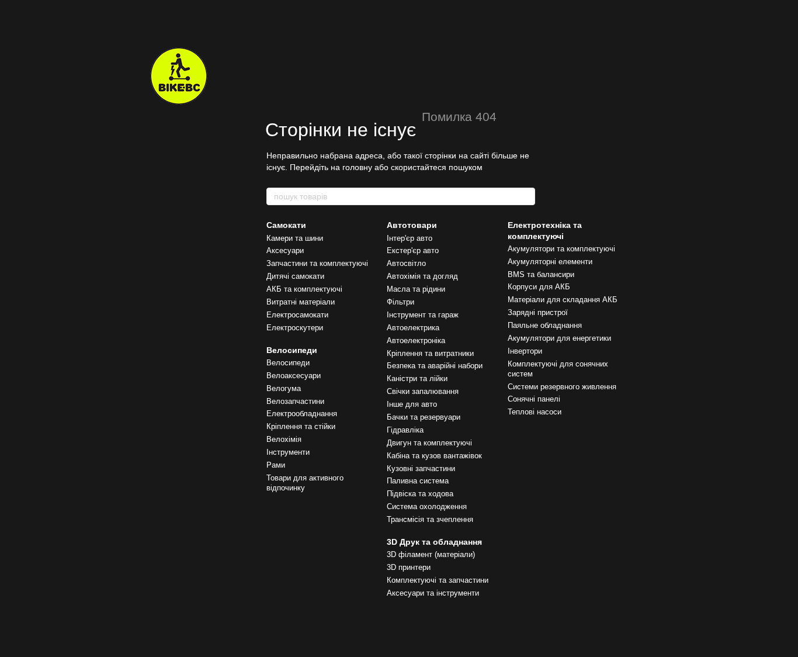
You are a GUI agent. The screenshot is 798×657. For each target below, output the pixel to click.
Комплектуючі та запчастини (437, 580)
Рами (275, 465)
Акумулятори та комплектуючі (561, 248)
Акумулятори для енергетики (559, 338)
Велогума (283, 388)
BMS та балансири (541, 274)
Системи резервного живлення (562, 386)
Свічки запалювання (423, 391)
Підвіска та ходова (420, 493)
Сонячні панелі (534, 399)
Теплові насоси (534, 411)
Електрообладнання (301, 413)
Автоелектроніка (416, 340)
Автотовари (412, 225)
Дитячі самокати (295, 276)
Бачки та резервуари (423, 417)
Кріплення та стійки (300, 426)
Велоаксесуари (293, 375)
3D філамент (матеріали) (431, 554)
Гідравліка (405, 430)
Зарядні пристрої (538, 312)
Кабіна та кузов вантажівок (434, 455)
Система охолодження (427, 506)
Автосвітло (406, 263)
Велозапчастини (295, 401)
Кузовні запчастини (421, 468)
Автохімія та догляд (422, 276)
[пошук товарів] (525, 196)
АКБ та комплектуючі (304, 289)
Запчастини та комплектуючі (317, 263)
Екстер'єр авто (413, 250)
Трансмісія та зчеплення (430, 519)
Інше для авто (412, 404)
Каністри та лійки (417, 378)
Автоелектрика (413, 327)
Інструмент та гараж (423, 314)
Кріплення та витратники (430, 353)
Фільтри (400, 302)
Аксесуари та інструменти (433, 593)
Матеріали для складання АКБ (562, 299)
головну (357, 167)
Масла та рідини (416, 289)
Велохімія (283, 439)
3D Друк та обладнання (434, 542)
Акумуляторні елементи (550, 261)
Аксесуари (285, 250)
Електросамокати (297, 314)
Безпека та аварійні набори (435, 365)
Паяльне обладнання (545, 325)
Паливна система (418, 480)
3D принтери (409, 567)
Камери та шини (294, 238)
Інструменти (288, 452)
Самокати (286, 225)
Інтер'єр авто (409, 238)
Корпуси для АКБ (539, 286)
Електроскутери (294, 327)
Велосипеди (291, 350)
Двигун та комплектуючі (429, 442)
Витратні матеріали (300, 302)
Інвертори (525, 351)
